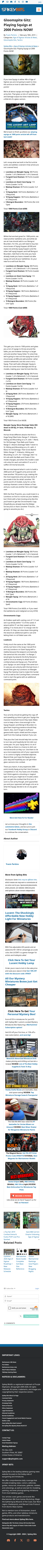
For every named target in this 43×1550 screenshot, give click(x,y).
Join (40, 2)
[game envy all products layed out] (21, 105)
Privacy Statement (8, 1394)
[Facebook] (15, 1533)
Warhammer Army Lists (9, 1360)
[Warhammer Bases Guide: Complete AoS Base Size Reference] (21, 1250)
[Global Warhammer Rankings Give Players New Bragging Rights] (34, 1250)
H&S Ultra (19, 1184)
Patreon (3, 2)
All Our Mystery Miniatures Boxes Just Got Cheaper (21, 981)
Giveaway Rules (7, 1396)
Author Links (6, 1414)
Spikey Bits (8, 46)
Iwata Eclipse (13, 1181)
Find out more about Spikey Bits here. (18, 1513)
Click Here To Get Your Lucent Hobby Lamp (21, 961)
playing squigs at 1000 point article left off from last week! (20, 134)
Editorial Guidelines (8, 1406)
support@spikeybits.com (12, 1452)
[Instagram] (28, 1533)
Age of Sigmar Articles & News (25, 37)
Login (37, 1288)
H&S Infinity (30, 1181)
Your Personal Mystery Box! (21, 1012)
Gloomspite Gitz (10, 40)
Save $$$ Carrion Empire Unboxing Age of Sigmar (32, 1234)
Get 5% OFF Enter (30, 1153)
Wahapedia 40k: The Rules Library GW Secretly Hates (18, 1516)
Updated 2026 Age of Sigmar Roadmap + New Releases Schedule (8, 1264)
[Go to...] (38, 9)
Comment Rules (7, 1391)
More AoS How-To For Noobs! (21, 818)
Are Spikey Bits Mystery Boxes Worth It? (14, 1419)
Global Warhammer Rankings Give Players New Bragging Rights (34, 1264)
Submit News (6, 1434)
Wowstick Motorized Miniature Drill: (21, 1058)
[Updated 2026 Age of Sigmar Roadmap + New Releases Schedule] (9, 1250)
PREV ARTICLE (9, 1226)
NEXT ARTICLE (33, 1226)
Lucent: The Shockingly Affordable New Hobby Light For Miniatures (19, 916)
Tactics (20, 40)
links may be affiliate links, (27, 880)
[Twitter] (21, 1533)
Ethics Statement (7, 1401)
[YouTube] (35, 1533)
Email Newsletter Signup (10, 1436)
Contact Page (6, 1431)
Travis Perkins (11, 35)
